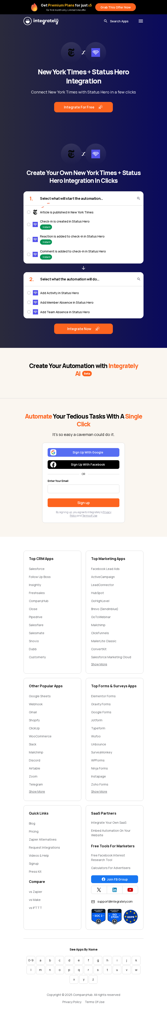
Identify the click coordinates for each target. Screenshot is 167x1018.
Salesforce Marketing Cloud (111, 657)
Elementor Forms (103, 696)
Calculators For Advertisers (110, 868)
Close (33, 609)
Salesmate (36, 633)
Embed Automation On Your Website (110, 832)
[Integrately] (40, 21)
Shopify (34, 720)
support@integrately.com (115, 901)
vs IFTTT (35, 908)
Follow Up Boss (40, 577)
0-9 (30, 960)
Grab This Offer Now (115, 7)
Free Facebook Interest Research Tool (108, 857)
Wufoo (96, 736)
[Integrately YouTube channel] (130, 890)
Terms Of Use (95, 1002)
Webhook (36, 704)
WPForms (98, 760)
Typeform (98, 728)
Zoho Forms (99, 784)
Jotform (96, 720)
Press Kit (35, 871)
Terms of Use (89, 515)
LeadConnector (102, 585)
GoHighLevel (100, 601)
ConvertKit (99, 649)
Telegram (36, 784)
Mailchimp (98, 625)
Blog (32, 823)
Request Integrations (44, 847)
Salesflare (36, 625)
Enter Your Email (58, 481)
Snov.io (34, 641)
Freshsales (37, 593)
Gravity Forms (101, 704)
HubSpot (97, 593)
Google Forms (101, 712)
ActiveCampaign (103, 577)
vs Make (35, 900)
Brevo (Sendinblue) (104, 609)
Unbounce (98, 744)
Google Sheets (40, 696)
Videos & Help (39, 855)
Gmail (33, 712)
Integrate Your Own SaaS (108, 822)
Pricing (33, 831)
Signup (34, 863)
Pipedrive (35, 617)
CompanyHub (38, 601)
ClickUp (34, 728)
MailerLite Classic (103, 641)
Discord (34, 760)
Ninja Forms (99, 768)
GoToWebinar (101, 617)
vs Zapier (35, 892)
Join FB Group (117, 879)
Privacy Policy (71, 1002)
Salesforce (37, 569)
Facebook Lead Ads (105, 569)
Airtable (34, 768)
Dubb (33, 649)
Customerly (37, 657)
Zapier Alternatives (43, 839)
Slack (32, 744)
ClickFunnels (100, 633)
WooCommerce (40, 736)
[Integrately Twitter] (99, 890)
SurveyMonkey (101, 752)
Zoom (33, 776)
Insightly (35, 585)
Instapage (98, 776)
